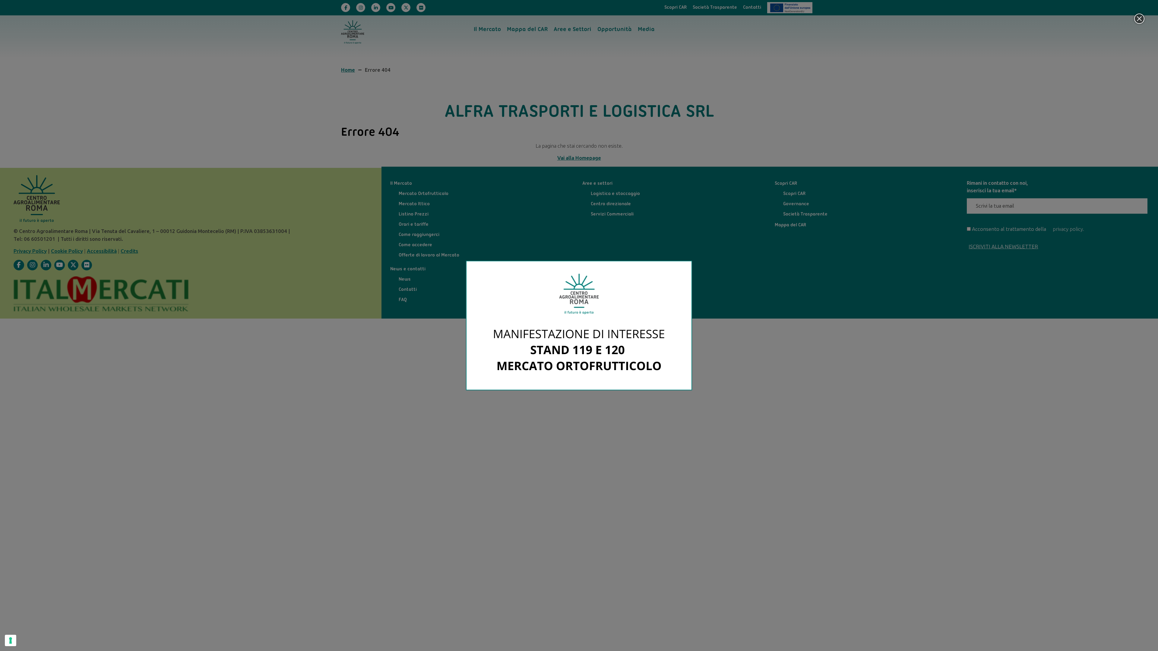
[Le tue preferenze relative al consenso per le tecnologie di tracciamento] (10, 640)
